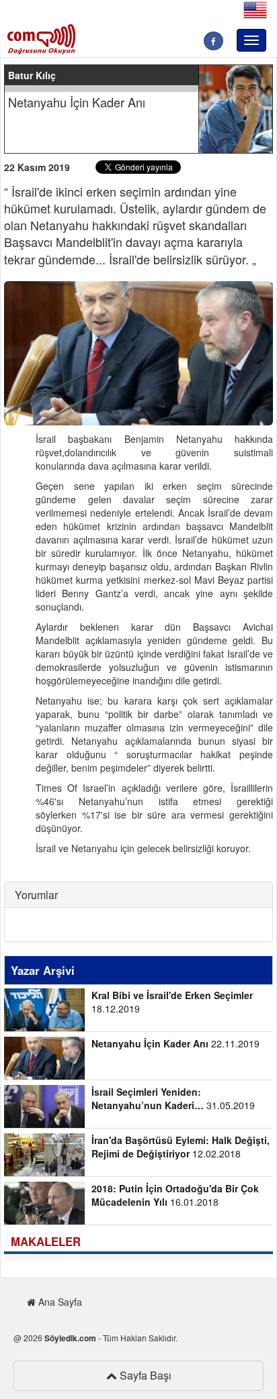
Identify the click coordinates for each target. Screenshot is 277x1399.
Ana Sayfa (59, 1301)
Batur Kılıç (32, 75)
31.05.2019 (173, 1098)
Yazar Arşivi (43, 970)
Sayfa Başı (144, 1375)
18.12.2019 (172, 1001)
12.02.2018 (180, 1146)
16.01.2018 (175, 1195)
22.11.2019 (175, 1043)
